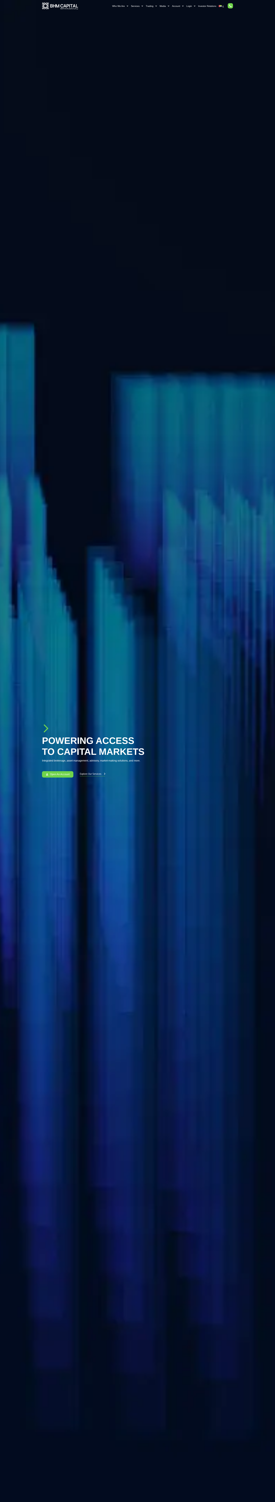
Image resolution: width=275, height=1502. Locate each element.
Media (163, 6)
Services (135, 6)
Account (176, 6)
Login (189, 6)
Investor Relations (207, 6)
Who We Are (118, 6)
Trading (149, 6)
